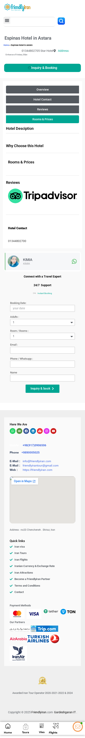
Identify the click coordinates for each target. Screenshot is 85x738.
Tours (25, 732)
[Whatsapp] (12, 431)
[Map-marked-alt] (40, 431)
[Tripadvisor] (19, 431)
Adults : (14, 316)
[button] (7, 20)
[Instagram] (47, 431)
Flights (53, 732)
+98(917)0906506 (34, 445)
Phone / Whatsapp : (21, 358)
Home (6, 45)
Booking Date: (18, 303)
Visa (42, 732)
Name (13, 372)
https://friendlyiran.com (37, 469)
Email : (14, 344)
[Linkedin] (33, 431)
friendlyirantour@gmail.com (41, 465)
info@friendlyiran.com (37, 461)
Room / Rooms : (19, 330)
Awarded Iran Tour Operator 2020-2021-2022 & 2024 (42, 692)
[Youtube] (53, 431)
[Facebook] (26, 431)
